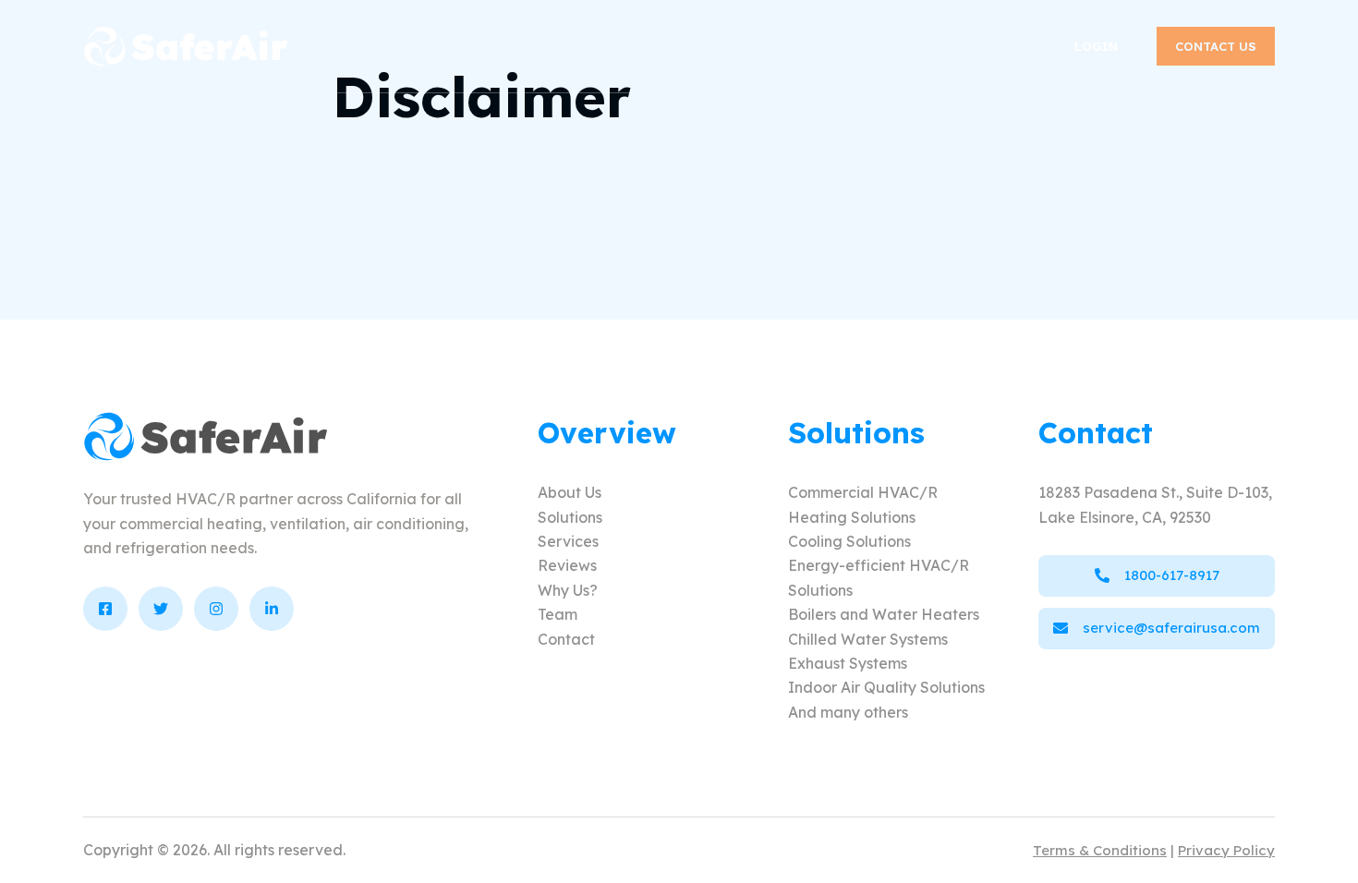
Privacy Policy (1226, 850)
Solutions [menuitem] (525, 46)
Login (1096, 46)
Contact (566, 639)
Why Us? (568, 590)
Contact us (1215, 46)
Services (568, 541)
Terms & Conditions (1100, 850)
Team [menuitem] (969, 46)
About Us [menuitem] (403, 46)
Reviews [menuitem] (762, 46)
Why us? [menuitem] (871, 46)
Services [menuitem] (647, 46)
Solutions (570, 517)
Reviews (567, 565)
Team (557, 614)
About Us (569, 492)
